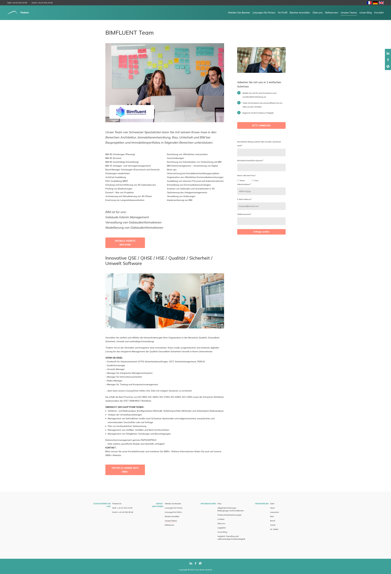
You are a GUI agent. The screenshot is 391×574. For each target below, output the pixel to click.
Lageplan (221, 528)
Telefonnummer (244, 214)
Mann (242, 180)
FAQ (219, 503)
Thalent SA (117, 503)
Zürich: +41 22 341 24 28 (41, 3)
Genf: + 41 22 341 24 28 (122, 508)
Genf (272, 503)
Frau (256, 180)
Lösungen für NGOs (173, 512)
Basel (272, 521)
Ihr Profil (282, 12)
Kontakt (379, 12)
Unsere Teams (349, 12)
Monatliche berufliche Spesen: (250, 160)
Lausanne (274, 512)
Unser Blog (365, 12)
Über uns (317, 12)
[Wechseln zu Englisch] (381, 3)
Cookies (221, 519)
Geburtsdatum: (244, 184)
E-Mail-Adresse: (244, 199)
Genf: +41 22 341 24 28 (17, 3)
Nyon (272, 508)
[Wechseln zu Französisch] (369, 3)
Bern (272, 516)
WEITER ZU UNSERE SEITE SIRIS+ (125, 470)
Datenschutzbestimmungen (229, 515)
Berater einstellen (300, 12)
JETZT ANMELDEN (261, 125)
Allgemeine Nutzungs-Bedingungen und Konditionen (230, 509)
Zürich (273, 525)
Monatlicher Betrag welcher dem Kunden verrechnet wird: (259, 144)
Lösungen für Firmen (263, 12)
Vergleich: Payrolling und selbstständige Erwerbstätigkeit (231, 537)
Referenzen (331, 12)
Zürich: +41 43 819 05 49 (122, 512)
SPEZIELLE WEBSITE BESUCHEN (125, 242)
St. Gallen (274, 529)
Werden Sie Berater (239, 12)
